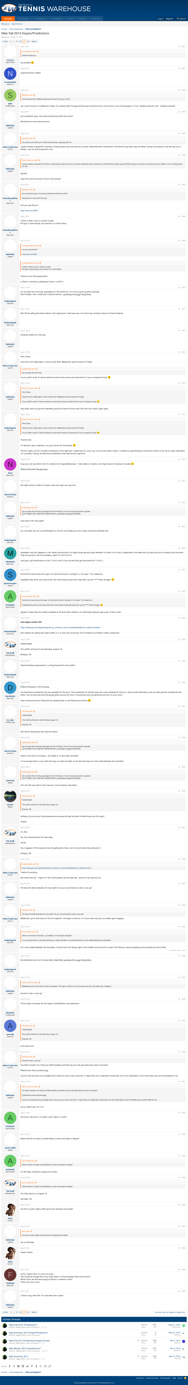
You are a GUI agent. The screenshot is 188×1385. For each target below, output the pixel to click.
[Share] (179, 46)
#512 (183, 330)
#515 (183, 414)
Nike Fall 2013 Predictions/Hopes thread (29, 1340)
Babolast (6, 37)
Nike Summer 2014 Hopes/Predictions (28, 1332)
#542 (183, 1113)
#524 (183, 639)
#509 (183, 240)
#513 (183, 352)
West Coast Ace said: (30, 160)
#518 (183, 502)
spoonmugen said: (29, 596)
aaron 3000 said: (28, 1161)
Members (40, 18)
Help (174, 1378)
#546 (183, 1205)
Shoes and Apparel (32, 1327)
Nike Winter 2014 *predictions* (25, 1348)
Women (82, 18)
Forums (8, 18)
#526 (183, 682)
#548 (183, 1248)
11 (24, 41)
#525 (183, 661)
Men (71, 18)
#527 (183, 706)
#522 (183, 591)
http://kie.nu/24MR (28, 210)
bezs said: (25, 1231)
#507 (183, 184)
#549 (183, 1269)
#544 (183, 1156)
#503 (183, 90)
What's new (23, 18)
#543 (183, 1134)
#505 (183, 133)
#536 (183, 956)
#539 (183, 1021)
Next (33, 41)
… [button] (13, 41)
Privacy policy (165, 1378)
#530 (183, 791)
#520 (183, 548)
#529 (183, 767)
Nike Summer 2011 (19, 1356)
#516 (183, 459)
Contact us (140, 1378)
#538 (183, 999)
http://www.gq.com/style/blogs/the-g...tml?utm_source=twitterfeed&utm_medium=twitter (60, 627)
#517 (183, 481)
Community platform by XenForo (94, 1383)
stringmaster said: (29, 51)
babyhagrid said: (28, 369)
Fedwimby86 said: (29, 864)
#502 (183, 68)
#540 (183, 1052)
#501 (183, 46)
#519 (183, 526)
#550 (183, 1291)
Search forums (16, 24)
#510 (183, 287)
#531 (183, 827)
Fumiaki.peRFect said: (30, 245)
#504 (183, 112)
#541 (183, 1081)
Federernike (176, 1327)
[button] (31, 18)
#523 (183, 618)
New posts (5, 24)
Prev (6, 41)
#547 (183, 1226)
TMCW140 (177, 1350)
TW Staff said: (27, 711)
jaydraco (177, 1343)
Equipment (57, 18)
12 (28, 41)
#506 (183, 155)
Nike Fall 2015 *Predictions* (23, 1324)
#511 (183, 309)
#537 (183, 977)
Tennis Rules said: (28, 932)
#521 (183, 570)
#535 (183, 927)
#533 (183, 883)
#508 (183, 216)
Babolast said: (27, 95)
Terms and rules (152, 1378)
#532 (183, 859)
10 (20, 41)
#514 (183, 383)
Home (180, 1378)
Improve (96, 18)
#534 (183, 905)
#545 (183, 1177)
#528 (183, 737)
